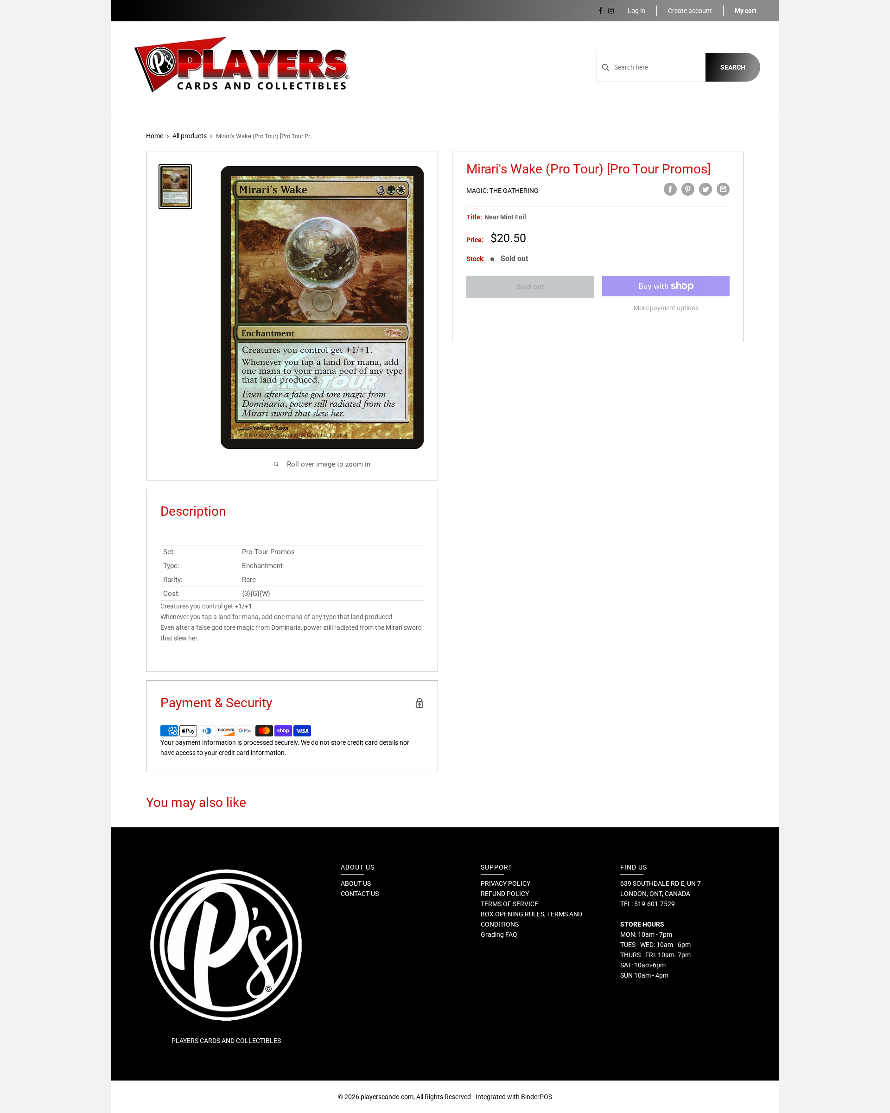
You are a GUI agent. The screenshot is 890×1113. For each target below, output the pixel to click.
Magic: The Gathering (502, 190)
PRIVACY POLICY (505, 883)
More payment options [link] (666, 308)
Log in (636, 10)
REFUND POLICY (505, 893)
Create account (690, 10)
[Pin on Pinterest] (687, 189)
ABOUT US (356, 883)
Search (732, 67)
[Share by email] (723, 189)
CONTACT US (360, 893)
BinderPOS (536, 1096)
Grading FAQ (499, 934)
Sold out (530, 286)
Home (154, 136)
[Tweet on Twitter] (705, 189)
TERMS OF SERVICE (509, 904)
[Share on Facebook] (670, 189)
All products (189, 136)
